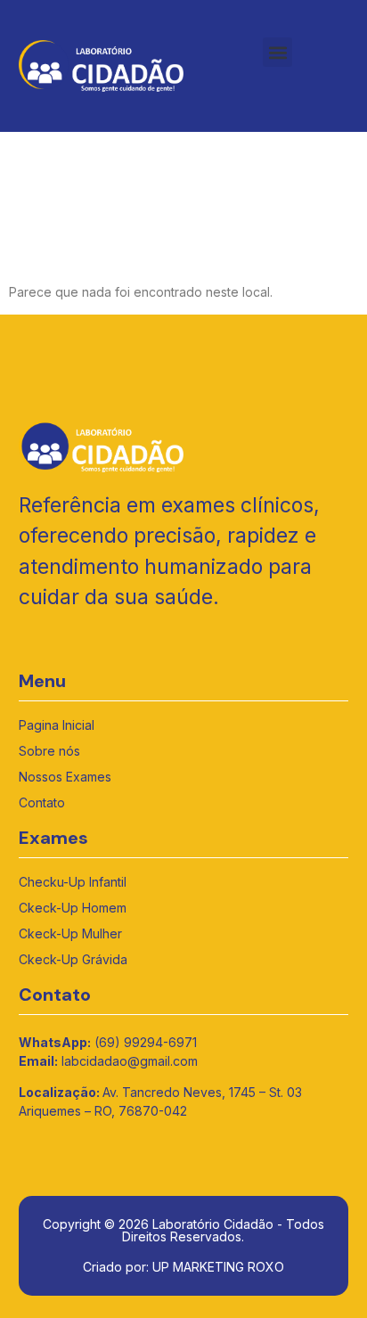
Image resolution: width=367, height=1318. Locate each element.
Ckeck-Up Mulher (70, 933)
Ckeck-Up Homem (72, 907)
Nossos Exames (65, 776)
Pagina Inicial (56, 725)
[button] (277, 52)
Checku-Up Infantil (72, 881)
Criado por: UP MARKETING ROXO (183, 1266)
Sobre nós (49, 750)
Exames (53, 837)
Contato (42, 802)
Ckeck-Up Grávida (73, 959)
